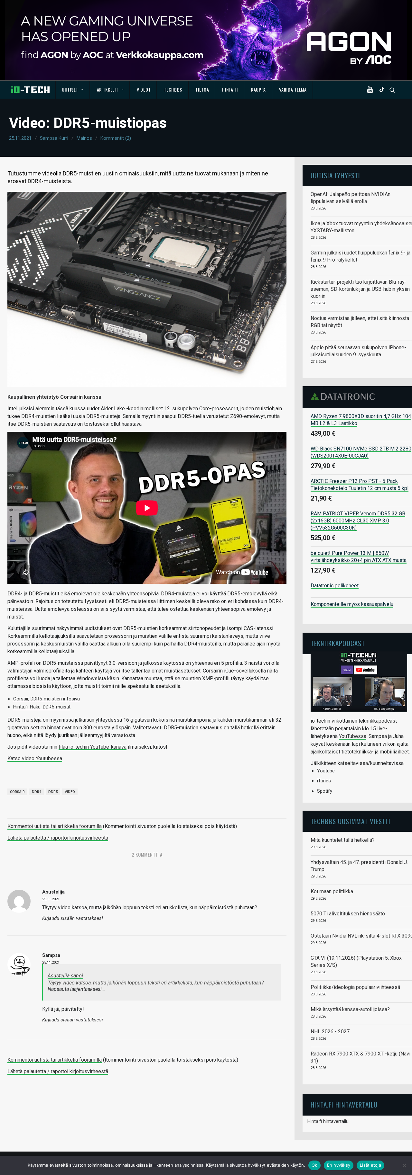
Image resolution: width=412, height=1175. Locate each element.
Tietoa (202, 89)
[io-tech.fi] (30, 89)
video (70, 792)
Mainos (84, 138)
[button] (371, 90)
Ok (314, 1165)
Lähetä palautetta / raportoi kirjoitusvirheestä (57, 838)
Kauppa (258, 89)
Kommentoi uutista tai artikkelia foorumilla (54, 826)
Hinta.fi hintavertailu (328, 1121)
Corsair (17, 792)
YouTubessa (352, 736)
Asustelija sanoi (65, 976)
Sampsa (51, 955)
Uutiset (70, 89)
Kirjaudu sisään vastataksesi (72, 918)
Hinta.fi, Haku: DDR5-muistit (41, 707)
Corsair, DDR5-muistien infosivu (46, 699)
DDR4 (36, 792)
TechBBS (173, 89)
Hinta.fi (230, 89)
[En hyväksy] (404, 1165)
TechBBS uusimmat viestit (351, 821)
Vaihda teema (292, 89)
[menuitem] (73, 90)
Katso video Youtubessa (34, 758)
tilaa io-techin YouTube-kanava (92, 747)
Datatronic (345, 396)
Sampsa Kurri (54, 138)
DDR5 (53, 792)
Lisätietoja (370, 1165)
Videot (144, 89)
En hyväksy (339, 1165)
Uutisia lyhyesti (335, 175)
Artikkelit (107, 89)
